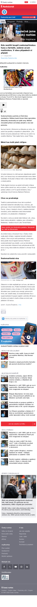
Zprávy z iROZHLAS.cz (10, 473)
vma (19, 305)
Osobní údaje (12, 590)
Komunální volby (7, 534)
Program (11, 22)
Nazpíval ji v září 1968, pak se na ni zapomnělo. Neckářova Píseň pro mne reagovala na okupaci (22, 387)
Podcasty (5, 553)
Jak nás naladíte (24, 531)
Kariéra (21, 539)
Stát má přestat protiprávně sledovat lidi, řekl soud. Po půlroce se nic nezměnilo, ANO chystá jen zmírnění (17, 502)
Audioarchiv (5, 551)
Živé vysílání (6, 337)
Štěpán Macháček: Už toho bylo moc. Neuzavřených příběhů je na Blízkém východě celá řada (21, 396)
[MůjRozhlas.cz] (3, 67)
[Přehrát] (3, 105)
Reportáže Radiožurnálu (9, 58)
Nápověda (22, 534)
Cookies (4, 590)
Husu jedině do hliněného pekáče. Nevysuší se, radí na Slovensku (18, 228)
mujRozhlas (5, 325)
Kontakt (21, 542)
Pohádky (5, 334)
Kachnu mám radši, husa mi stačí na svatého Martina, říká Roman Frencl (21, 355)
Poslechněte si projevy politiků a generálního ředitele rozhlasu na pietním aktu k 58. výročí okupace (22, 404)
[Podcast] (1, 111)
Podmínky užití (22, 590)
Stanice (4, 536)
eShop (4, 539)
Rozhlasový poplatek (26, 544)
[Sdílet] (4, 111)
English (30, 590)
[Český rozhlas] (6, 2)
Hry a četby (6, 330)
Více (27, 22)
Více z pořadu (7, 430)
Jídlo (3, 22)
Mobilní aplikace (7, 556)
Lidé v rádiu (23, 536)
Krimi (16, 330)
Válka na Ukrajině (7, 531)
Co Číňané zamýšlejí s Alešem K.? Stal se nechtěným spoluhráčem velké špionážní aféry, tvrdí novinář (22, 413)
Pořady (20, 22)
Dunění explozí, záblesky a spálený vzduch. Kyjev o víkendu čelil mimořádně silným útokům (22, 461)
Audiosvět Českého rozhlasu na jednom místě (14, 346)
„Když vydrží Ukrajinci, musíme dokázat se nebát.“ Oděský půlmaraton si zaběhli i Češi (21, 452)
